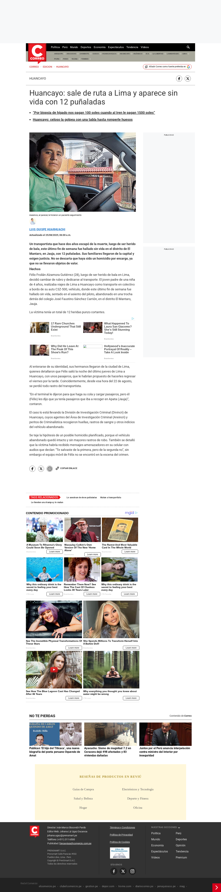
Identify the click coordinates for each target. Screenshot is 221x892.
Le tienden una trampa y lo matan (47, 502)
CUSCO (96, 54)
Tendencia (132, 47)
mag (182, 886)
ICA (147, 54)
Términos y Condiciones (122, 827)
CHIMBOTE (84, 54)
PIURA (57, 59)
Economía (99, 47)
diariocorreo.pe (144, 886)
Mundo (74, 47)
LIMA (184, 54)
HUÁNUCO (137, 54)
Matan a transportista (110, 497)
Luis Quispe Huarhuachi (47, 229)
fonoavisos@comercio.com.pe (75, 843)
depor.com (108, 886)
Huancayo (37, 78)
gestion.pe (91, 886)
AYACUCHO (71, 54)
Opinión (180, 845)
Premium (181, 857)
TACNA (75, 59)
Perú (65, 47)
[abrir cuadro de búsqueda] (188, 47)
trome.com (124, 886)
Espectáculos (116, 47)
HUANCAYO (125, 54)
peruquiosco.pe (166, 886)
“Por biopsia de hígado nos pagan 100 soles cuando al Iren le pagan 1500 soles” (94, 113)
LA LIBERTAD (158, 54)
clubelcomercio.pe (71, 886)
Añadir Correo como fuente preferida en (167, 66)
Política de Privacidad (121, 834)
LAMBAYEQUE (173, 54)
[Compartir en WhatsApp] (50, 469)
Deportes (86, 47)
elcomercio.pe (47, 886)
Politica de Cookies (120, 842)
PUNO (65, 59)
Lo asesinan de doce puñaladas (82, 497)
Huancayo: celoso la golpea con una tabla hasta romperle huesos (83, 119)
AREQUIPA (58, 54)
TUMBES (85, 59)
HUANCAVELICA (109, 54)
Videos (145, 47)
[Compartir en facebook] (179, 79)
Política (55, 47)
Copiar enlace (68, 468)
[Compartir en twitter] (188, 79)
